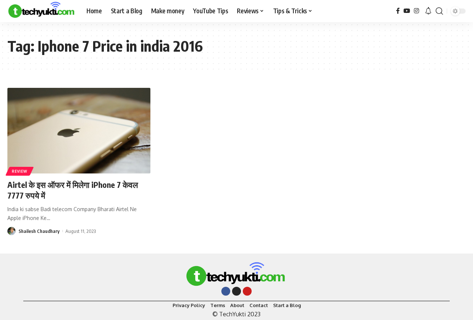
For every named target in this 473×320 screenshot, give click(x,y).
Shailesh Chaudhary (38, 231)
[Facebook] (398, 11)
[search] (439, 11)
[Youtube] (247, 291)
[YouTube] (407, 11)
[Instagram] (416, 11)
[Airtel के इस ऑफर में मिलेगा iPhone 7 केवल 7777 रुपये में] (78, 130)
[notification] (428, 11)
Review (19, 171)
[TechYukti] (41, 11)
